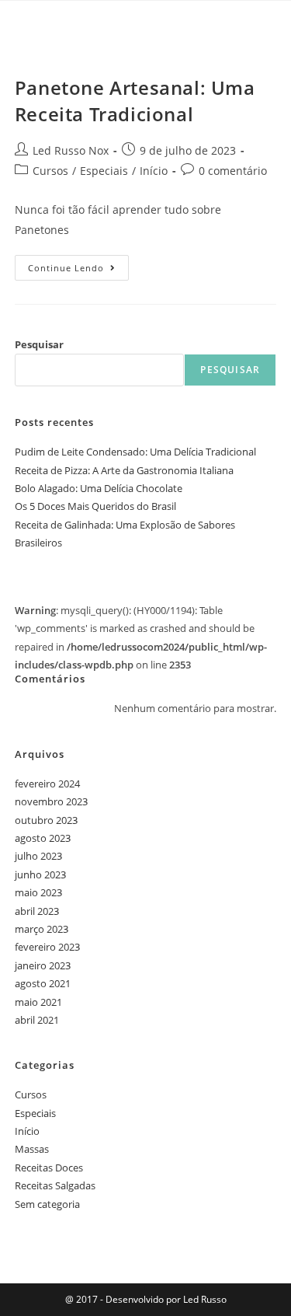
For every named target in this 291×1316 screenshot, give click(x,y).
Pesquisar (39, 344)
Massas (32, 1149)
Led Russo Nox (71, 150)
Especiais (104, 170)
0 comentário (233, 170)
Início (154, 170)
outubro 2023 (46, 820)
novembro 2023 (51, 801)
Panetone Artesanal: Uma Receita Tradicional (135, 101)
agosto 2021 (43, 983)
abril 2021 (37, 1020)
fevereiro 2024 (47, 784)
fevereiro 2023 (47, 947)
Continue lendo (78, 264)
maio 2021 (38, 1002)
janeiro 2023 (43, 965)
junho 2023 (40, 874)
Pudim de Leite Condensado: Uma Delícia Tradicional (135, 452)
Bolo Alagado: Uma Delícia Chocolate (98, 488)
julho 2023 (38, 856)
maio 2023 (38, 892)
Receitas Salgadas (55, 1185)
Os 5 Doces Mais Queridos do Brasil (95, 506)
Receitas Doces (49, 1168)
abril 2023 (37, 911)
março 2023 (41, 929)
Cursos (50, 170)
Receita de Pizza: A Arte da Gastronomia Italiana (124, 470)
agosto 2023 (43, 838)
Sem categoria (47, 1204)
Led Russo (204, 1299)
